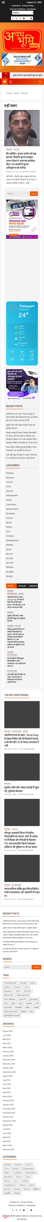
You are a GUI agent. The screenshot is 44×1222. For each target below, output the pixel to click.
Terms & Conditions (17, 9)
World (8, 549)
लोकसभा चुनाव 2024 (10, 1012)
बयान (37, 1003)
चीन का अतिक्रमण (9, 999)
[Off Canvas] (3, 2)
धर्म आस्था (9, 563)
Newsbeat (10, 513)
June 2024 (7, 1133)
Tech (8, 531)
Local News (11, 504)
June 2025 (7, 1084)
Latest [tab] (11, 586)
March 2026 (7, 1047)
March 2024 (7, 1145)
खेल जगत (9, 554)
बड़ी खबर (29, 1003)
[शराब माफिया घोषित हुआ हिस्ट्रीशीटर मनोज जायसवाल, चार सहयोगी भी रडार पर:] (22, 868)
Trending (9, 536)
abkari (33, 983)
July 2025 (6, 1080)
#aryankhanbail (10, 983)
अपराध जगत (27, 991)
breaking (9, 149)
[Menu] (10, 82)
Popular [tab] (22, 586)
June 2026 (7, 1035)
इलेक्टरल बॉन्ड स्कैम (23, 995)
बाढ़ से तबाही (8, 1008)
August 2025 (8, 1076)
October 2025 (8, 1068)
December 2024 (9, 1109)
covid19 (9, 482)
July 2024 (6, 1129)
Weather (9, 545)
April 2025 (7, 1092)
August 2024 (8, 1125)
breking (7, 987)
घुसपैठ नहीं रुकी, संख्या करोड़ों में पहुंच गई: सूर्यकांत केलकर (16, 618)
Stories (9, 527)
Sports (9, 522)
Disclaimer (31, 9)
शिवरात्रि (9, 576)
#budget (23, 983)
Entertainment (12, 495)
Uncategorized (12, 540)
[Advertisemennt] (22, 59)
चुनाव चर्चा (22, 999)
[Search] (40, 81)
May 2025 (6, 1088)
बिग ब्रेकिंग (10, 572)
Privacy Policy (28, 6)
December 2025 (9, 1060)
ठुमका (13, 1003)
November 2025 (9, 1064)
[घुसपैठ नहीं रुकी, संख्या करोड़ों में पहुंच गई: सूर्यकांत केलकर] (22, 767)
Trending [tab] (33, 586)
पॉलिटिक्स (9, 567)
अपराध (18, 991)
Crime (8, 486)
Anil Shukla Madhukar (29, 172)
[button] (10, 82)
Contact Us (16, 6)
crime (26, 987)
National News (12, 509)
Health (9, 500)
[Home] (4, 82)
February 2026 (8, 1052)
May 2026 (6, 1039)
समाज (31, 1012)
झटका (6, 1003)
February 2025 (8, 1100)
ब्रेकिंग (28, 1008)
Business (10, 477)
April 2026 (7, 1043)
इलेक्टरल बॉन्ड (8, 995)
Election (16, 149)
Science (9, 518)
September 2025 (9, 1072)
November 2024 (9, 1113)
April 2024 (7, 1141)
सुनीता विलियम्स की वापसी (11, 1016)
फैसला (21, 1003)
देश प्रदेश (9, 558)
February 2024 (8, 1150)
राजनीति (35, 1008)
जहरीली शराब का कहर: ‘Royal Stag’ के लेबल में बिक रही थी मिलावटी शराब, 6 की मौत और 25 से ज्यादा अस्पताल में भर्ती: (22, 417)
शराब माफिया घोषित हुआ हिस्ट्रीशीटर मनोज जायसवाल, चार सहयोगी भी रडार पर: (22, 892)
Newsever (35, 1216)
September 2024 (9, 1121)
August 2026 (8, 1031)
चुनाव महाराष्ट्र (33, 999)
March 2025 (7, 1097)
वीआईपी (23, 1012)
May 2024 (6, 1137)
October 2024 (8, 1117)
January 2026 (8, 1056)
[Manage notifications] (5, 1217)
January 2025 (8, 1105)
